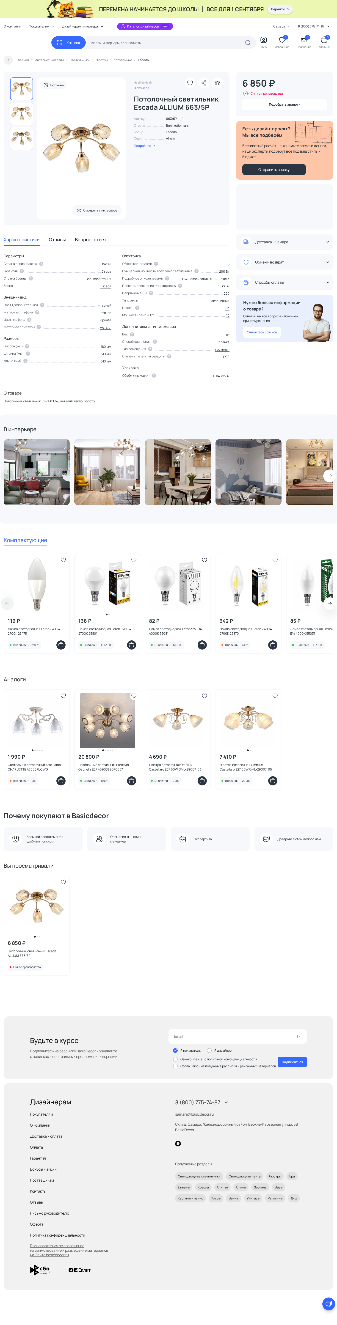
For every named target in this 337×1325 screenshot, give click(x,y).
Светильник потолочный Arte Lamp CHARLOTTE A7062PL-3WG (34, 767)
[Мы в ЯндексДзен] (206, 1144)
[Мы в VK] (197, 1144)
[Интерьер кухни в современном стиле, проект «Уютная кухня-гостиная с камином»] (178, 472)
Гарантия (38, 1158)
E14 (227, 308)
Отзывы (57, 239)
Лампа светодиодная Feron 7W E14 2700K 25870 (246, 631)
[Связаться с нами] (328, 1304)
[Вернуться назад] (8, 60)
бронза (105, 320)
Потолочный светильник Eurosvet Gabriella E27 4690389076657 (103, 767)
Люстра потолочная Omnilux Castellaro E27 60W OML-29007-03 (175, 767)
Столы (241, 1187)
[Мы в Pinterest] (187, 1144)
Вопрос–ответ (90, 239)
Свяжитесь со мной (262, 332)
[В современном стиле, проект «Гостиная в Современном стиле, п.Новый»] (107, 472)
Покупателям (41, 1114)
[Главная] (27, 43)
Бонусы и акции (43, 1169)
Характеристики (22, 239)
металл (105, 327)
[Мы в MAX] (178, 1144)
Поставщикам (42, 1180)
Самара (279, 26)
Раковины (275, 1198)
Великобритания (98, 279)
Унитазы (253, 1198)
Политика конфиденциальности (57, 1235)
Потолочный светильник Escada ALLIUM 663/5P (32, 953)
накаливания (219, 301)
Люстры (275, 1176)
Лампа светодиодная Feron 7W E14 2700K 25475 (34, 631)
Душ (294, 1198)
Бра (292, 1176)
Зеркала (260, 1187)
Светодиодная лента (245, 1176)
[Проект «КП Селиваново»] (37, 472)
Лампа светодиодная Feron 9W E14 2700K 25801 (104, 631)
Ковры (216, 1198)
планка (224, 342)
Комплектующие (25, 540)
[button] (224, 279)
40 (227, 315)
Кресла (203, 1187)
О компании (13, 26)
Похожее (57, 85)
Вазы (278, 1187)
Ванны (233, 1198)
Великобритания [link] (178, 125)
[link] (143, 83)
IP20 (226, 356)
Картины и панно (190, 1198)
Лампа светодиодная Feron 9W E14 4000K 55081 (175, 631)
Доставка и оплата (46, 1136)
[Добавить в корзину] (61, 645)
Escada (171, 132)
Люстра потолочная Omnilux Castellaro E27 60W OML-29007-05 (246, 767)
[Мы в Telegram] (215, 1144)
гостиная (222, 349)
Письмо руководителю (49, 1213)
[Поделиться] (203, 82)
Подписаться (292, 1062)
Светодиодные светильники (199, 1176)
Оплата (36, 1147)
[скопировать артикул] (181, 118)
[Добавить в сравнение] (217, 82)
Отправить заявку (274, 169)
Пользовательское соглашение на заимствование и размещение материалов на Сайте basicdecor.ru (69, 1250)
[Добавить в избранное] (190, 82)
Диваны (184, 1187)
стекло (106, 312)
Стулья (222, 1187)
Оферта (37, 1224)
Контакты (38, 1191)
